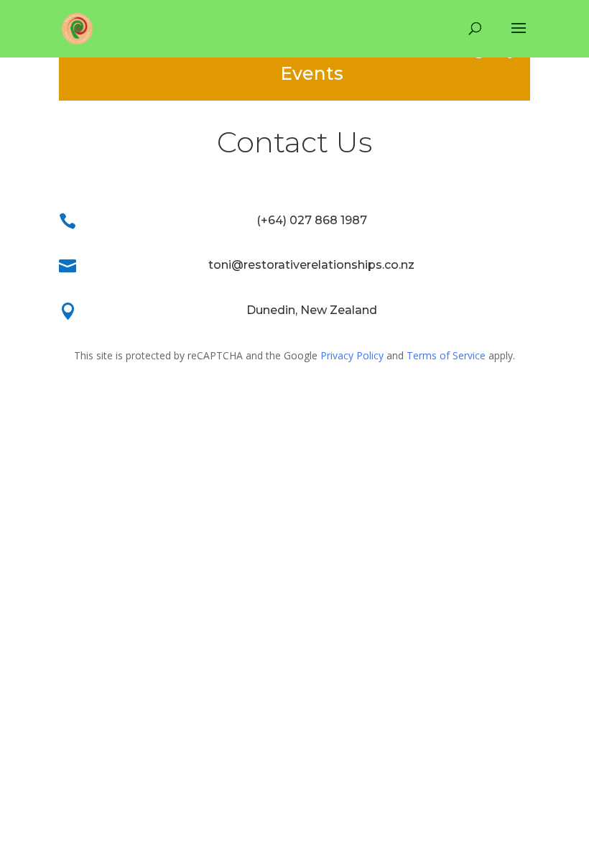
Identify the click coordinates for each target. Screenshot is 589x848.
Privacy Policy (352, 355)
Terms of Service (446, 355)
